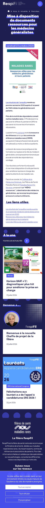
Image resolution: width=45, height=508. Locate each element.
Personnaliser (24, 500)
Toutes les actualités (12, 241)
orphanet (20, 133)
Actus (15, 11)
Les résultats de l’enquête (16, 102)
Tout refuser (24, 493)
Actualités (24, 11)
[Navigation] (40, 3)
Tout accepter (24, 487)
